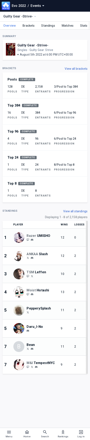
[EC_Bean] (28, 348)
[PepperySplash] (28, 312)
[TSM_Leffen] (32, 276)
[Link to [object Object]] (20, 237)
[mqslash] (32, 258)
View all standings (75, 211)
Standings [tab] (48, 25)
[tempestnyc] (28, 366)
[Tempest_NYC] (32, 366)
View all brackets (76, 68)
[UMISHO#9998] (32, 239)
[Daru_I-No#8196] (28, 330)
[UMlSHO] (28, 239)
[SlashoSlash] (28, 258)
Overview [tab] (9, 25)
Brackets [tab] (29, 25)
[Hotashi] (28, 294)
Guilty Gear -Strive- (32, 45)
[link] (32, 239)
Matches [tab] (67, 25)
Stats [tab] (83, 25)
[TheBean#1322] (32, 348)
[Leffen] (28, 276)
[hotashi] (32, 294)
